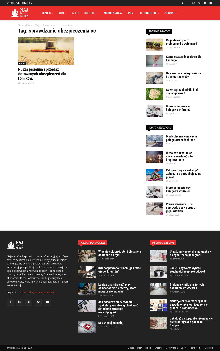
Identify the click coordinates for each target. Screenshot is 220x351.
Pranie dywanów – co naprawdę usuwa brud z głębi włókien (181, 207)
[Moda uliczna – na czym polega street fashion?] (154, 141)
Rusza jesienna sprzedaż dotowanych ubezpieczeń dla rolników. (42, 74)
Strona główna (25, 25)
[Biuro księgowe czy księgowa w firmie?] (154, 111)
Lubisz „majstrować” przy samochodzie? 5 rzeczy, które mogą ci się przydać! (117, 288)
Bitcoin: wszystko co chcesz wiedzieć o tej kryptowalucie (179, 156)
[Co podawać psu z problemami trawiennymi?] (154, 45)
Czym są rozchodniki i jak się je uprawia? (182, 91)
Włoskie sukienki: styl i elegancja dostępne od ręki (119, 253)
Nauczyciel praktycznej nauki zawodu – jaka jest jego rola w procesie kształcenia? (189, 304)
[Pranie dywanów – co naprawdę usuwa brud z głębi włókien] (154, 209)
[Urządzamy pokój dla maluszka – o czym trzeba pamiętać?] (158, 256)
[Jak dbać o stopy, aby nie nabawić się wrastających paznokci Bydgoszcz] (158, 323)
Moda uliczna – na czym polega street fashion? (181, 138)
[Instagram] (193, 3)
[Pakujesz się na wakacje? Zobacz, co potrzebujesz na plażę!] (154, 175)
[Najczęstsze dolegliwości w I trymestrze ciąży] (154, 78)
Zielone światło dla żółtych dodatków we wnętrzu (187, 286)
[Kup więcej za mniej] (87, 327)
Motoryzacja (113, 13)
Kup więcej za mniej (110, 323)
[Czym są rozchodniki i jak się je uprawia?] (154, 94)
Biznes (46, 13)
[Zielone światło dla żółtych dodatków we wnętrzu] (158, 289)
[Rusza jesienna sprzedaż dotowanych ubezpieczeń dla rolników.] (46, 51)
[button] (182, 3)
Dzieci (75, 13)
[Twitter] (199, 3)
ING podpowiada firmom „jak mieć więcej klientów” (119, 269)
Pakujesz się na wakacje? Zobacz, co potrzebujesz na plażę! (183, 173)
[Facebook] (187, 3)
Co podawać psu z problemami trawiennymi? (182, 41)
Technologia (148, 13)
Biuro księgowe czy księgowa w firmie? (178, 107)
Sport (131, 13)
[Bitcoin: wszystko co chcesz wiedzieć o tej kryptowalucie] (154, 157)
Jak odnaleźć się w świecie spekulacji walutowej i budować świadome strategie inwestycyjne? (118, 307)
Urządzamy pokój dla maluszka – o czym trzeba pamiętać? (190, 253)
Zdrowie (169, 13)
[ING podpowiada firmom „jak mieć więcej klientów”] (87, 272)
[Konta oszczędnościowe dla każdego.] (154, 61)
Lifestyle (90, 13)
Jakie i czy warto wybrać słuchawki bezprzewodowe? (187, 269)
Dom (61, 13)
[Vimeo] (204, 3)
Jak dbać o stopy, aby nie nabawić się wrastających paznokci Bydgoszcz (191, 322)
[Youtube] (210, 3)
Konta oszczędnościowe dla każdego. (183, 58)
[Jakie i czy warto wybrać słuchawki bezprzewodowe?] (158, 272)
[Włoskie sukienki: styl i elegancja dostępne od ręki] (87, 256)
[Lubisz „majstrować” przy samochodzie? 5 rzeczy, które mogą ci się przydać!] (87, 289)
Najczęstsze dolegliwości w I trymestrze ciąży (183, 74)
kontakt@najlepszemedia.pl (39, 292)
